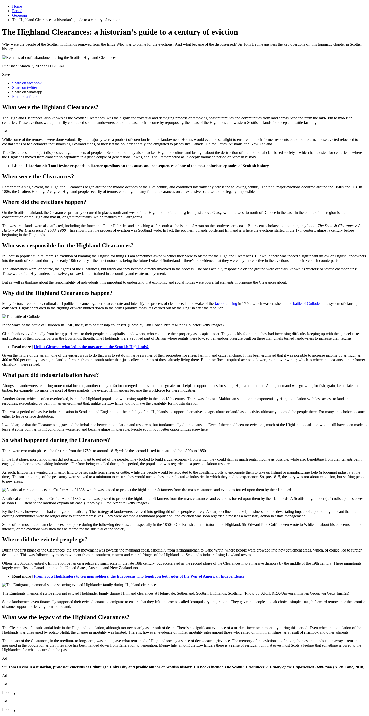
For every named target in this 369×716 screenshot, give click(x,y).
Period (17, 11)
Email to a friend (25, 96)
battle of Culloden (307, 303)
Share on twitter (24, 87)
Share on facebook (27, 83)
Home (17, 6)
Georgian (19, 15)
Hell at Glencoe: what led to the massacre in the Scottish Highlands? (91, 347)
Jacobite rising (226, 303)
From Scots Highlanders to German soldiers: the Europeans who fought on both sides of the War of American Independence (139, 576)
